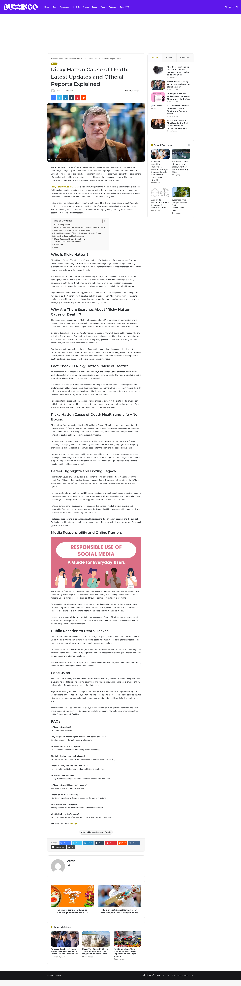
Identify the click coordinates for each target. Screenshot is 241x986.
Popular (155, 57)
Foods (94, 7)
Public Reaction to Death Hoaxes (67, 242)
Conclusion (58, 245)
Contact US (124, 7)
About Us (112, 7)
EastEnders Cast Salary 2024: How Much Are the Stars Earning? (178, 84)
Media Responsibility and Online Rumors (70, 239)
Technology (64, 7)
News (61, 59)
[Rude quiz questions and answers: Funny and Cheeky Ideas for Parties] (158, 97)
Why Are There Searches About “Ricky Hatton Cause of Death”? (80, 227)
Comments (185, 57)
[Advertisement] (120, 30)
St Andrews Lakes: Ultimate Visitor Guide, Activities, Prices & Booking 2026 (180, 166)
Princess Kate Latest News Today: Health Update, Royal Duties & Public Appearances (64, 951)
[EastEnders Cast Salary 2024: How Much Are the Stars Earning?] (158, 85)
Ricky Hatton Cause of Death (96, 832)
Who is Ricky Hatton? (62, 225)
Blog (54, 7)
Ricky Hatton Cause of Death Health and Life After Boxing (77, 233)
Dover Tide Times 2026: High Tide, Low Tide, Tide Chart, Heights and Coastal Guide (95, 951)
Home (46, 7)
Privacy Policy (177, 975)
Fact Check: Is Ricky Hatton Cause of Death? (72, 230)
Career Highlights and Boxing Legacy (69, 236)
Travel (103, 7)
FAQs (56, 247)
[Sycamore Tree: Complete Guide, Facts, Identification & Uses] (181, 192)
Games (86, 7)
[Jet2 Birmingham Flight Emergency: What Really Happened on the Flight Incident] (127, 939)
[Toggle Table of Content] (103, 221)
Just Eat (73, 824)
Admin (57, 91)
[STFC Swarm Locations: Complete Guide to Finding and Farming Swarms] (158, 109)
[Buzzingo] (21, 7)
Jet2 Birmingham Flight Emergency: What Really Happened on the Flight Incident (125, 952)
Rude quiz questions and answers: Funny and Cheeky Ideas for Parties (178, 96)
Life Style (76, 7)
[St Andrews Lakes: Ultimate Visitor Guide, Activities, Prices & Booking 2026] (181, 154)
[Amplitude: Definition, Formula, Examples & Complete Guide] (160, 192)
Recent (169, 57)
